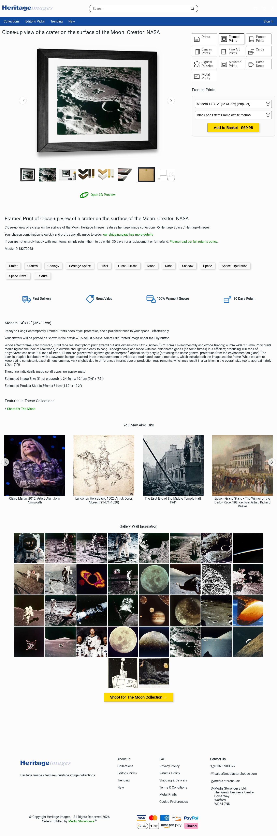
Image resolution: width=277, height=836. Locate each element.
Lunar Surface (127, 266)
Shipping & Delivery (173, 780)
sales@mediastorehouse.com (235, 774)
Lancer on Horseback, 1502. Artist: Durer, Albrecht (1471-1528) (104, 500)
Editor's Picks (35, 21)
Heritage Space (80, 266)
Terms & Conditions (173, 787)
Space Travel (18, 276)
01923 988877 (224, 766)
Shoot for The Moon (21, 409)
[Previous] (23, 100)
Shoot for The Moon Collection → (138, 697)
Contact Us (218, 759)
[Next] (171, 100)
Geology (53, 266)
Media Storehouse (81, 821)
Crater (13, 266)
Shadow (187, 266)
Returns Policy (169, 773)
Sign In (268, 21)
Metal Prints (168, 794)
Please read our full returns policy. (194, 242)
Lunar (104, 266)
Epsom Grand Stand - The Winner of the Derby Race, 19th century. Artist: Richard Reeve (242, 502)
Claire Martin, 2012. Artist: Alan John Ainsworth (34, 500)
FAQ (162, 759)
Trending (56, 21)
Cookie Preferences (173, 802)
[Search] (192, 8)
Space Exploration (234, 266)
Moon (151, 266)
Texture (42, 276)
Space (207, 266)
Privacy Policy (169, 766)
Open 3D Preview (103, 195)
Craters (32, 266)
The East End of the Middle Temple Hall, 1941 (173, 500)
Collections (12, 21)
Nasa (168, 266)
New (71, 21)
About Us (123, 759)
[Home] (27, 13)
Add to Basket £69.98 (233, 127)
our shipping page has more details (128, 234)
